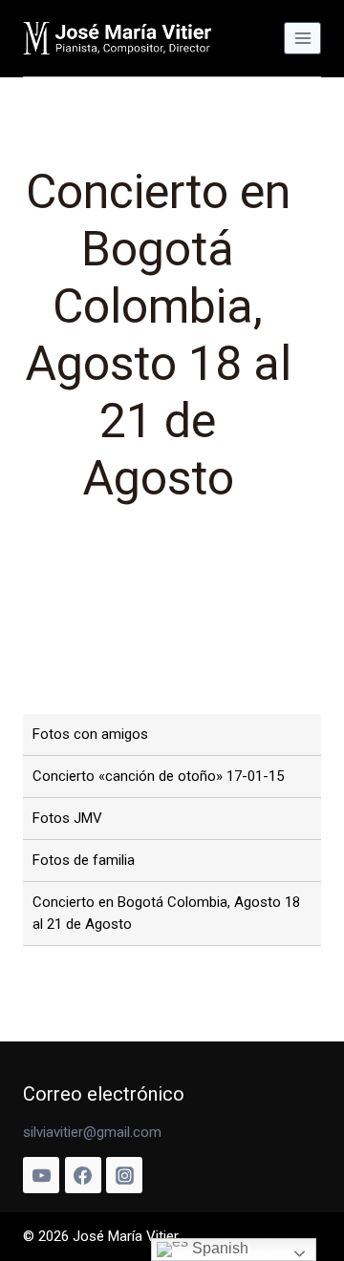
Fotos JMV (67, 818)
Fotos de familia (83, 860)
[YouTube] (41, 1175)
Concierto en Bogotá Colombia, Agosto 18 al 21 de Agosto (166, 913)
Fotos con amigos (90, 734)
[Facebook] (83, 1175)
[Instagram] (124, 1175)
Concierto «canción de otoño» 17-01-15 (158, 776)
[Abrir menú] (302, 37)
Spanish (218, 1248)
